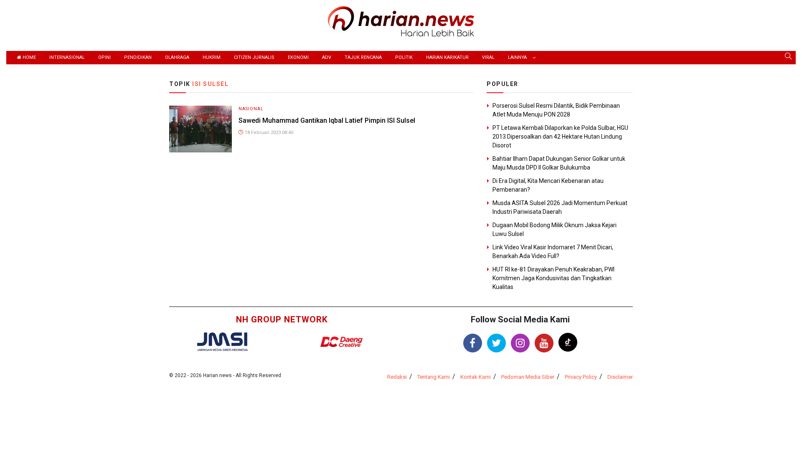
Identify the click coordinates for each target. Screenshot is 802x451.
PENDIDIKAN (138, 57)
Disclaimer (620, 377)
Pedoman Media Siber (527, 377)
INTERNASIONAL (67, 57)
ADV (326, 57)
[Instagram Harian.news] (520, 343)
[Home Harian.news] (401, 21)
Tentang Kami (433, 377)
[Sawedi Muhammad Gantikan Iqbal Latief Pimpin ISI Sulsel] (200, 128)
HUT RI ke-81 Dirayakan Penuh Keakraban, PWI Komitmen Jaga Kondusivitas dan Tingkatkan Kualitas (553, 278)
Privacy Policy (581, 377)
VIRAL (488, 57)
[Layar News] (222, 341)
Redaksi (397, 377)
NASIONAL (251, 108)
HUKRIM (212, 57)
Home (28, 57)
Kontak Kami (475, 377)
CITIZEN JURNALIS (254, 57)
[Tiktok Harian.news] (567, 342)
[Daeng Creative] (341, 342)
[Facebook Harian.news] (472, 343)
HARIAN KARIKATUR (447, 57)
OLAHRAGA (177, 57)
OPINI (104, 57)
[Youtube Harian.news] (544, 343)
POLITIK (404, 57)
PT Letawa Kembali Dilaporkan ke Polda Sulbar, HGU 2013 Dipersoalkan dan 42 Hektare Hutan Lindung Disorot (560, 136)
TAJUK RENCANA (363, 57)
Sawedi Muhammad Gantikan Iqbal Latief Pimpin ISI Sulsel (327, 120)
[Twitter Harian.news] (496, 343)
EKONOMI (298, 57)
